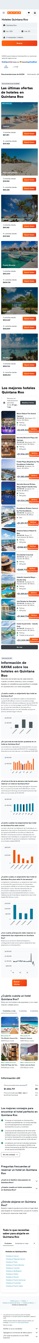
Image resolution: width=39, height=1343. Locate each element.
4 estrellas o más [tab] (9, 1011)
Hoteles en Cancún (12, 1256)
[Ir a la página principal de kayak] (14, 12)
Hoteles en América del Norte (11, 1303)
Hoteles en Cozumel (13, 1268)
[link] (19, 982)
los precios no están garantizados (19, 1322)
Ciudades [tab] (8, 1243)
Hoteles (23, 1301)
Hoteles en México (28, 1303)
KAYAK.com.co (14, 1301)
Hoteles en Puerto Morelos (15, 1265)
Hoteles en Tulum (12, 1262)
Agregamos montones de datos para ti (17, 1332)
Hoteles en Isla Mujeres (13, 1271)
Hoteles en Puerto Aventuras (15, 1280)
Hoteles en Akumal (12, 1277)
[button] (3, 12)
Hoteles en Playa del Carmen (15, 1259)
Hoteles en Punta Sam (13, 1283)
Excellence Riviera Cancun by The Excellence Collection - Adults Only (27, 509)
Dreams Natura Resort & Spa (26, 532)
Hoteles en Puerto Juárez (14, 1286)
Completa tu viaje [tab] (21, 1243)
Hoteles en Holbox (12, 1274)
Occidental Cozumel (25, 555)
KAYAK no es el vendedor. (12, 1329)
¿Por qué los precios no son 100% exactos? (16, 1336)
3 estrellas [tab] (23, 1011)
